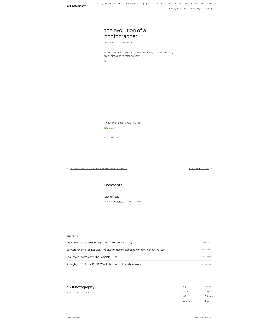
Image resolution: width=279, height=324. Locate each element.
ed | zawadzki (111, 137)
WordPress (209, 317)
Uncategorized (127, 42)
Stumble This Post (131, 122)
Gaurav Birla (116, 42)
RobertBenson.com (129, 52)
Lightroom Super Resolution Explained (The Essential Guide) (99, 242)
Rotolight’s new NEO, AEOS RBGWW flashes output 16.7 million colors (103, 264)
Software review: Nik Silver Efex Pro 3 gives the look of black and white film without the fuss (115, 249)
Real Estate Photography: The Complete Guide (91, 257)
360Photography (76, 6)
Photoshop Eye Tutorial (199, 168)
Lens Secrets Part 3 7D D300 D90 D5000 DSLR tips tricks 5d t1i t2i (98, 168)
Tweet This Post (113, 122)
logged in (120, 201)
